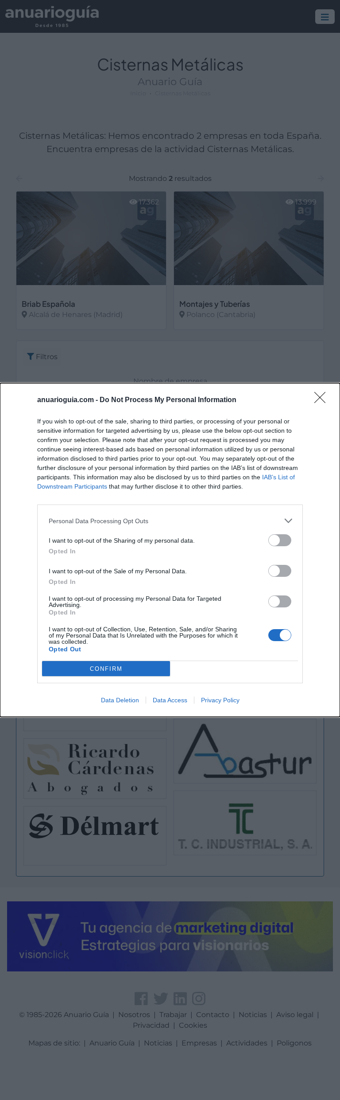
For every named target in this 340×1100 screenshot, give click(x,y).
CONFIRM (106, 668)
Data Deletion (120, 700)
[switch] (279, 540)
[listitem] (170, 520)
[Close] (322, 400)
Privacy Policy (220, 700)
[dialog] (170, 550)
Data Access (170, 700)
